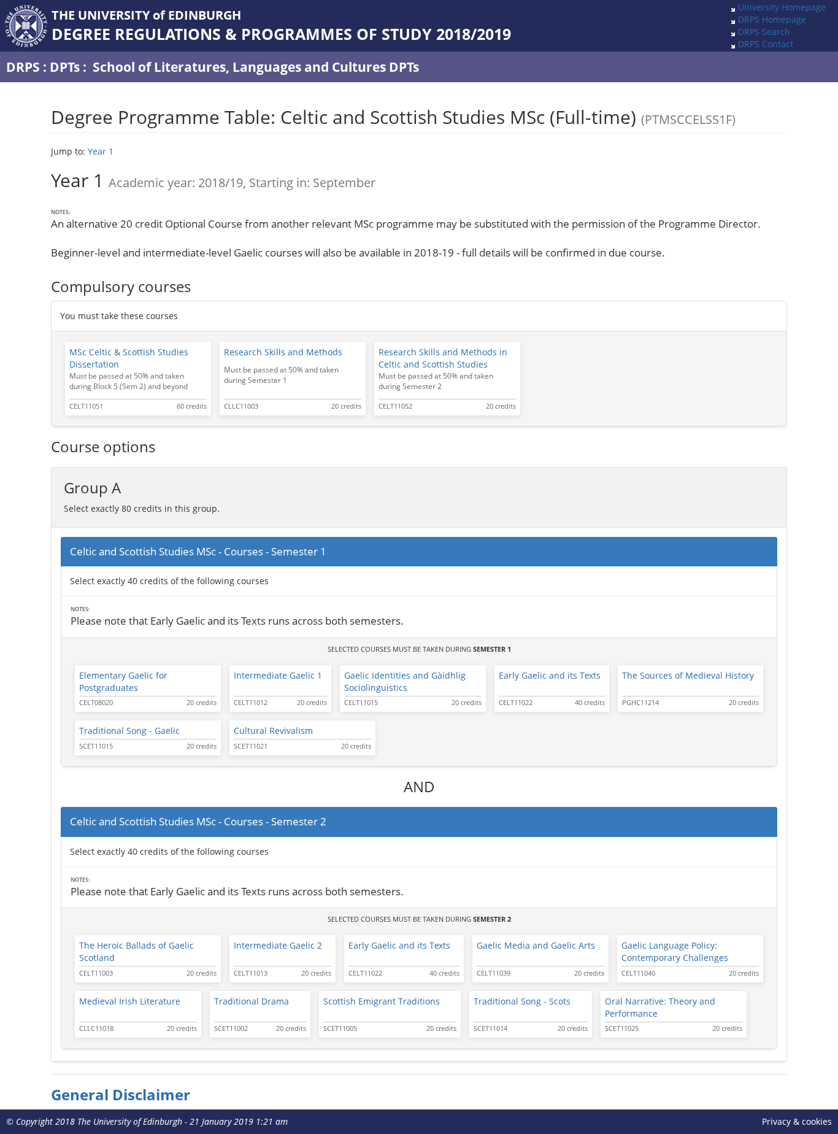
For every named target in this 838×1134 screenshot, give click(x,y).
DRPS (23, 66)
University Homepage (782, 7)
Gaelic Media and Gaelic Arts (536, 945)
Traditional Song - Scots (522, 1001)
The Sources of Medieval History (688, 675)
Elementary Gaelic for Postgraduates (123, 681)
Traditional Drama (251, 1001)
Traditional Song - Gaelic (129, 730)
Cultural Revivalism (273, 730)
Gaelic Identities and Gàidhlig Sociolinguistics (405, 681)
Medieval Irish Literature (129, 1001)
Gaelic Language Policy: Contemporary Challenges (674, 951)
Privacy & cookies (797, 1121)
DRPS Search (764, 31)
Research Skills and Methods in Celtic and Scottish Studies (443, 358)
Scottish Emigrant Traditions (381, 1001)
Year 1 (100, 151)
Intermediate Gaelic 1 (278, 675)
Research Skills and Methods (283, 352)
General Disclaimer (120, 1095)
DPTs (65, 66)
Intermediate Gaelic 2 (278, 945)
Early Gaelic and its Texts (550, 675)
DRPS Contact (765, 44)
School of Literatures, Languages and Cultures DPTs (256, 66)
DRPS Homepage (772, 19)
